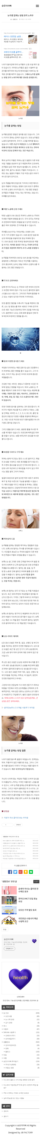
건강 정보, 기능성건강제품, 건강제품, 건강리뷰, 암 (15, 943)
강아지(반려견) (10, 1045)
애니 (5, 1026)
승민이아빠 (6, 6)
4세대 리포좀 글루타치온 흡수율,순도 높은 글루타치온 (13, 52)
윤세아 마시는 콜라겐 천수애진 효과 (13, 846)
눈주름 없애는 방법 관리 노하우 (20, 15)
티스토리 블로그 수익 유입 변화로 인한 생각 (19, 1080)
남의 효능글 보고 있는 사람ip (14, 1098)
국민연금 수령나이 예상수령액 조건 (13, 853)
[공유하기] (8, 824)
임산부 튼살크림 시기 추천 (10, 856)
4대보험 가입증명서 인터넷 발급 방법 (13, 858)
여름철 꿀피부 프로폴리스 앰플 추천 (13, 843)
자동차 (5, 1029)
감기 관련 (8, 1023)
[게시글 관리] (11, 824)
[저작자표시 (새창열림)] (24, 825)
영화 (7, 1048)
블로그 (7, 1052)
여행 (5, 1058)
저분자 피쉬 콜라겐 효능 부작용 (15, 818)
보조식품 (8, 1016)
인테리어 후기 (10, 1035)
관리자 (6, 1111)
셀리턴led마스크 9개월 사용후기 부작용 (18, 708)
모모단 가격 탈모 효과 (9, 851)
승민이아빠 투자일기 (10, 1061)
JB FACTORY (27, 1132)
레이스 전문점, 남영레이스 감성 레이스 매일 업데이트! (13, 36)
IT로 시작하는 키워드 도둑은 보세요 (16, 1093)
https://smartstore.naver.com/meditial (16, 49)
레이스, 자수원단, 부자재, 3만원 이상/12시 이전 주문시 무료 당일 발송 (14, 40)
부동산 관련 (9, 1068)
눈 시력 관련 (9, 1019)
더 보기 (36, 881)
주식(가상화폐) (10, 1064)
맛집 (5, 1055)
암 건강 (6, 1013)
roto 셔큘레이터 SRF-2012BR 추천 (12, 840)
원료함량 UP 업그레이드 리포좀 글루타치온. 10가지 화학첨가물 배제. (13, 56)
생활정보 (15, 19)
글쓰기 (6, 1116)
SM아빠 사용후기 (9, 1032)
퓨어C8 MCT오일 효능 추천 (10, 848)
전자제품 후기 (10, 1039)
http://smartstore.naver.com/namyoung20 (17, 33)
